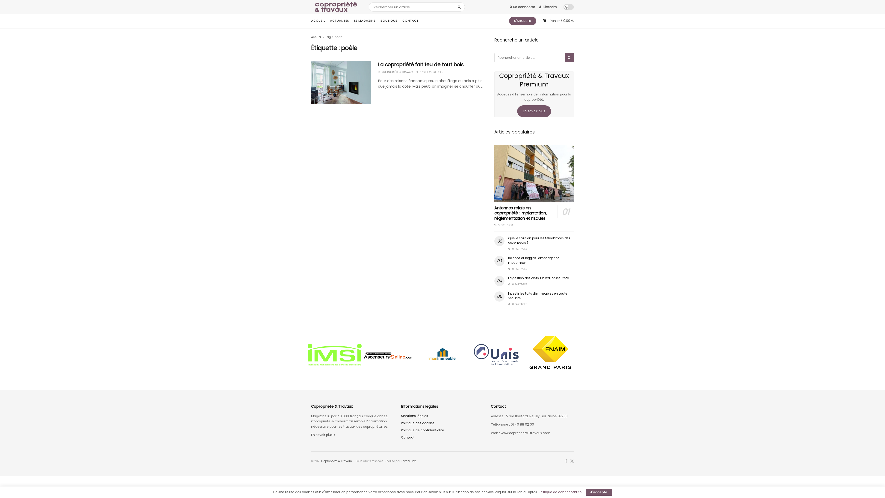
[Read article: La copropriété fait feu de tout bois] (341, 82)
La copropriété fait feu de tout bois (420, 64)
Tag (328, 37)
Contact (410, 20)
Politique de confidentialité (422, 430)
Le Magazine (364, 20)
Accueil (318, 20)
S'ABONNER (522, 21)
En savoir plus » (323, 435)
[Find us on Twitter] (572, 461)
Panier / (562, 20)
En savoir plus (534, 111)
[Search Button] (460, 7)
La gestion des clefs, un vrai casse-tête (538, 278)
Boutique (389, 20)
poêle (338, 37)
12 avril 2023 (427, 72)
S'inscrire (549, 7)
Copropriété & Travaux (397, 72)
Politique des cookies (417, 423)
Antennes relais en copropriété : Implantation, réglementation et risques (520, 213)
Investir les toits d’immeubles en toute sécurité (537, 295)
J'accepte (599, 492)
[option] (335, 355)
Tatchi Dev (408, 461)
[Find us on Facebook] (566, 461)
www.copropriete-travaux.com (525, 433)
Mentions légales (414, 416)
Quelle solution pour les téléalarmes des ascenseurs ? (539, 240)
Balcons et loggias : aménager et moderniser (533, 260)
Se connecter (523, 7)
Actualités (339, 20)
